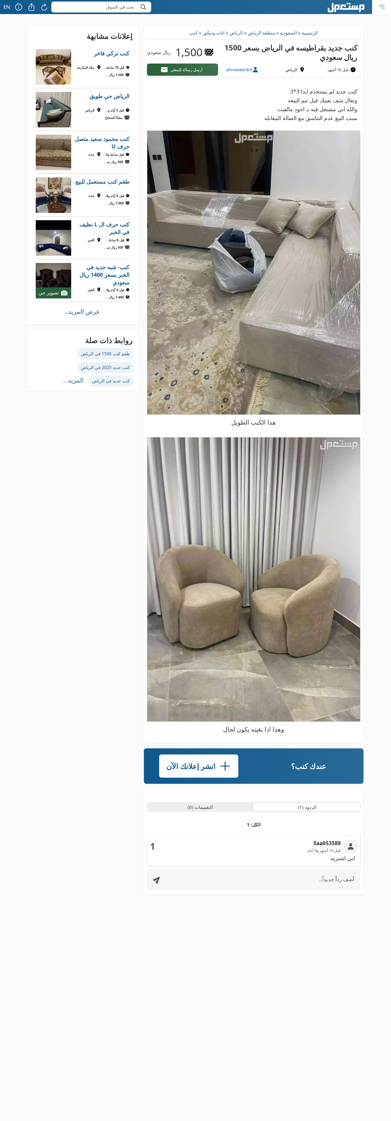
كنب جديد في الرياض (111, 381)
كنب (193, 33)
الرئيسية (310, 33)
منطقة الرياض (261, 33)
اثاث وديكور (214, 33)
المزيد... (73, 380)
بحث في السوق (120, 7)
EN (6, 6)
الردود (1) (307, 807)
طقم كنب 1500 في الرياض (105, 353)
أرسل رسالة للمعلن (186, 69)
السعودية (288, 33)
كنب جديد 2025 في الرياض (105, 367)
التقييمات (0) (200, 807)
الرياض (236, 33)
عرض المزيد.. (82, 311)
